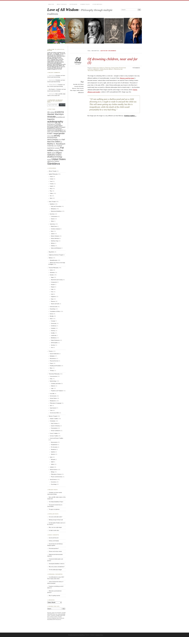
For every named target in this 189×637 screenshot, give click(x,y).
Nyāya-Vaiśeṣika (55, 238)
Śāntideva (53, 163)
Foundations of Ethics (55, 311)
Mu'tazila (53, 459)
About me (51, 4)
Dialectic (53, 385)
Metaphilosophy (53, 260)
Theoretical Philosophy (54, 373)
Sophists (53, 451)
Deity (51, 378)
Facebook (62, 66)
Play (51, 191)
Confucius (50, 125)
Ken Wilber (55, 142)
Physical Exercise (54, 360)
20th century (50, 112)
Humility (53, 333)
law (61, 141)
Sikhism (53, 243)
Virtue (51, 318)
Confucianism (115, 67)
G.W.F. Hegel (52, 133)
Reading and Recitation (55, 365)
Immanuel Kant (52, 137)
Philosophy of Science (56, 474)
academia (59, 112)
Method (50, 257)
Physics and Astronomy (56, 476)
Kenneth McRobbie (78, 86)
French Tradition (54, 433)
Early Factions (54, 423)
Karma (51, 313)
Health (51, 186)
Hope (52, 299)
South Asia (52, 224)
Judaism (52, 467)
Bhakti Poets (54, 226)
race (49, 153)
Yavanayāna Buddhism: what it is (56, 563)
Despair (53, 284)
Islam (51, 457)
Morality (111, 69)
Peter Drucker (80, 88)
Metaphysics (53, 400)
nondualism (57, 148)
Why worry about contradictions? (56, 566)
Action (51, 270)
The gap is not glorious (54, 509)
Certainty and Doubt (55, 383)
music (55, 145)
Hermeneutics (53, 396)
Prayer (51, 363)
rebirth (53, 153)
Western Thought (53, 416)
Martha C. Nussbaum (56, 144)
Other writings (97, 4)
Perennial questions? (54, 548)
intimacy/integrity (52, 139)
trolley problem (79, 90)
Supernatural (53, 408)
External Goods (53, 306)
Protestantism (54, 428)
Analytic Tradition (105, 67)
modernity (50, 145)
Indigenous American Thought (56, 254)
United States (59, 159)
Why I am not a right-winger (55, 527)
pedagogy (56, 150)
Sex (51, 195)
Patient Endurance (55, 340)
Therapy (52, 370)
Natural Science (53, 469)
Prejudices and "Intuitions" (57, 390)
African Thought (52, 171)
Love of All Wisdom (62, 9)
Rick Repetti (52, 89)
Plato (61, 150)
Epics (52, 231)
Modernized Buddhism (56, 211)
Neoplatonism (54, 444)
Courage (53, 321)
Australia (75, 84)
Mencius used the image (127, 78)
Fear (52, 291)
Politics (51, 193)
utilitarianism (81, 92)
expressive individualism (55, 130)
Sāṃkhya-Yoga (54, 240)
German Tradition (54, 435)
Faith (52, 289)
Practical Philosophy (53, 267)
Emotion (52, 274)
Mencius (74, 88)
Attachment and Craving (56, 279)
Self (51, 405)
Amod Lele (96, 67)
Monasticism (53, 358)
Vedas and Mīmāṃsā (56, 248)
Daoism (53, 218)
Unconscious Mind (54, 412)
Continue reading (130, 115)
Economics (53, 482)
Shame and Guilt (98, 70)
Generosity (96, 69)
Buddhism (52, 204)
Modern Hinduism (55, 236)
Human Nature (104, 69)
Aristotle (51, 116)
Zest (52, 347)
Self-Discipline (54, 342)
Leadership (53, 335)
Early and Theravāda (56, 206)
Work (51, 198)
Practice (51, 351)
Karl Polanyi (80, 84)
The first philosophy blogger (55, 569)
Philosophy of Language (55, 403)
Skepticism (53, 449)
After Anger (73, 4)
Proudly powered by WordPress (76, 635)
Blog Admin (51, 251)
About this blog (62, 4)
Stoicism (53, 454)
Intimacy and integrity (54, 540)
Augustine (51, 119)
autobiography (55, 121)
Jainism (53, 233)
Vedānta (53, 245)
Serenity (53, 345)
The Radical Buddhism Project (56, 501)
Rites (51, 368)
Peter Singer (73, 90)
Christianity (52, 421)
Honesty (53, 330)
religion (59, 153)
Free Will (52, 393)
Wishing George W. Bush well (56, 519)
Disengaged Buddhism (53, 127)
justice (59, 139)
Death (51, 176)
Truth (51, 410)
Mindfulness (54, 337)
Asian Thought (52, 201)
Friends (51, 183)
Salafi (52, 461)
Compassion (54, 282)
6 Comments (136, 67)
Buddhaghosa (51, 124)
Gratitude (53, 328)
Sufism (52, 464)
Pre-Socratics (54, 447)
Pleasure (53, 301)
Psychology (54, 484)
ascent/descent (60, 117)
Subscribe (62, 105)
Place (51, 188)
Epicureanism (54, 442)
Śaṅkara (56, 161)
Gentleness (53, 325)
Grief (52, 294)
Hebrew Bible (50, 136)
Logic (52, 388)
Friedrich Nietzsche (60, 131)
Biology (52, 471)
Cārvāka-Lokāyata (55, 228)
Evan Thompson (57, 128)
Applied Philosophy (53, 174)
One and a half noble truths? (55, 516)
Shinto (52, 221)
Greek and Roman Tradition (56, 438)
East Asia (52, 214)
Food (51, 181)
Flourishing (52, 309)
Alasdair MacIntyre (55, 114)
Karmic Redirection (54, 353)
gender (62, 133)
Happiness (53, 296)
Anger (52, 277)
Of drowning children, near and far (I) (113, 61)
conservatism (58, 125)
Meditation (52, 356)
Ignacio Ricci (99, 635)
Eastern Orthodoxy (55, 425)
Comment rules (85, 4)
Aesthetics (52, 272)
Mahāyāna (53, 208)
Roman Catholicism (55, 430)
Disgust (53, 286)
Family (51, 178)
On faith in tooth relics (54, 530)
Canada (58, 124)
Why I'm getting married (54, 595)
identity (57, 136)
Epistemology (53, 381)
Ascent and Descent (53, 537)
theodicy (49, 159)
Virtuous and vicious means (55, 551)
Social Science (53, 479)
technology (58, 157)
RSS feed (59, 69)
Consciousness (53, 376)
